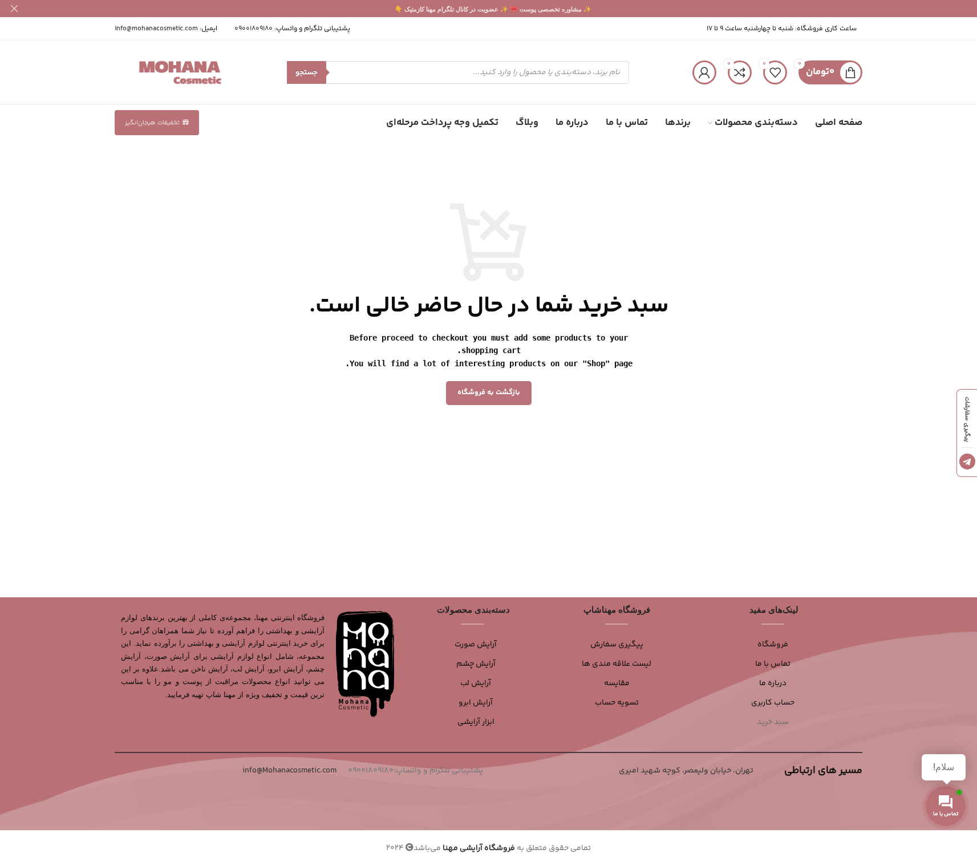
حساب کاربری (772, 703)
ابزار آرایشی (475, 722)
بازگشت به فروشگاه (488, 392)
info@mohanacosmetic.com (156, 28)
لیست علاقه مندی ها (616, 664)
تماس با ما (772, 664)
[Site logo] (180, 72)
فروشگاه (772, 644)
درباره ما (773, 683)
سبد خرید (773, 722)
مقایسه (617, 683)
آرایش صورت (476, 644)
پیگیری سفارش (616, 644)
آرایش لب (475, 683)
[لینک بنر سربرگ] (488, 8)
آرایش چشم (476, 664)
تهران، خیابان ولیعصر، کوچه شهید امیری (686, 770)
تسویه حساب (617, 703)
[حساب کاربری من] (704, 72)
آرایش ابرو (476, 703)
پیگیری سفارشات (967, 419)
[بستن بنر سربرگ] (14, 8)
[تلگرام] (967, 462)
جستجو (306, 72)
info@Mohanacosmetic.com (289, 770)
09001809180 (253, 28)
